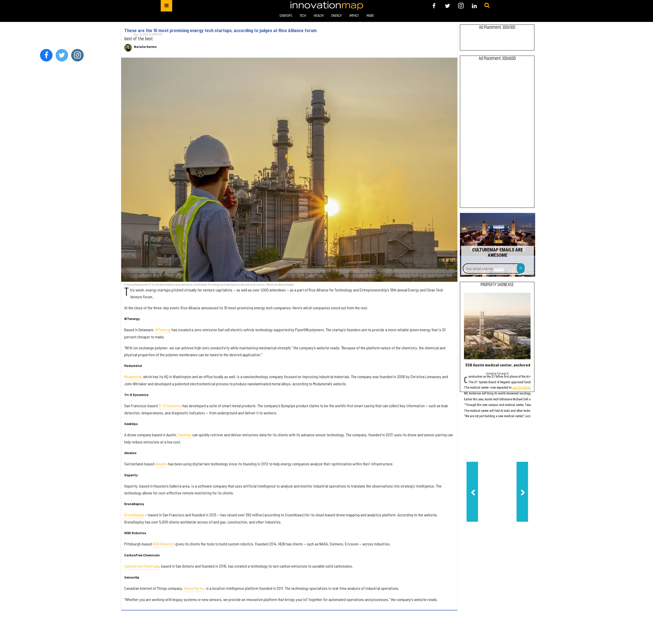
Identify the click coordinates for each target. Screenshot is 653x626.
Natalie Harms (145, 46)
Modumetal (132, 376)
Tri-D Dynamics (170, 405)
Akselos (161, 463)
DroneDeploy (134, 514)
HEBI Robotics (163, 543)
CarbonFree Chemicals (141, 566)
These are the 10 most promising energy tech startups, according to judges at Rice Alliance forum (220, 30)
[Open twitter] (448, 5)
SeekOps (185, 434)
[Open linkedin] (474, 5)
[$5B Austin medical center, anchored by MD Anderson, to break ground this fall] (497, 326)
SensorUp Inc (194, 588)
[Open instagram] (461, 5)
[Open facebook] (434, 5)
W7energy (163, 329)
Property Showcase (497, 284)
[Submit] (486, 5)
